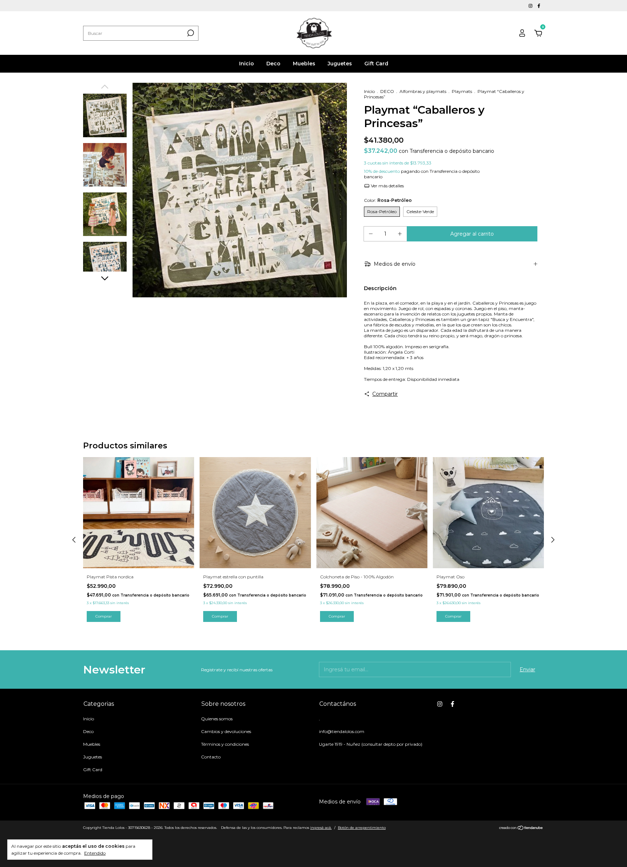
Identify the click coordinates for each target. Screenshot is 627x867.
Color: (388, 200)
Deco (273, 63)
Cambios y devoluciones (226, 731)
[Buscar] (190, 33)
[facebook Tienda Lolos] (539, 5)
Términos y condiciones (225, 744)
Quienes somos (217, 718)
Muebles (304, 63)
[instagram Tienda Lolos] (531, 5)
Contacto (211, 757)
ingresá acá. (321, 827)
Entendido (95, 853)
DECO (387, 91)
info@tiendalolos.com (341, 731)
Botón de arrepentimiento (362, 827)
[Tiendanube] (521, 828)
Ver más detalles (387, 185)
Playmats (462, 91)
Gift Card (376, 63)
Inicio (246, 63)
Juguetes (340, 63)
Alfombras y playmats (422, 91)
